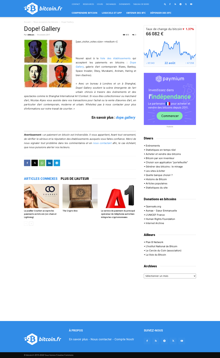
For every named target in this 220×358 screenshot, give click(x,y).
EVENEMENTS (124, 4)
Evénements (153, 145)
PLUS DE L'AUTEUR (75, 179)
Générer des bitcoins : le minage (164, 166)
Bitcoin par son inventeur (160, 158)
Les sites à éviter (155, 170)
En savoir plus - (79, 339)
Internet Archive (155, 223)
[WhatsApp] (42, 163)
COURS (100, 4)
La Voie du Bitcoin (156, 254)
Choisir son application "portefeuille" (167, 162)
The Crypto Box (70, 211)
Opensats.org (153, 206)
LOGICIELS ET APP (112, 12)
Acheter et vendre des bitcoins (163, 154)
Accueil (27, 22)
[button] (165, 4)
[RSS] (175, 4)
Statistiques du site (157, 187)
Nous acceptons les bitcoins (45, 22)
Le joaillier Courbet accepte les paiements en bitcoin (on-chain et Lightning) (40, 214)
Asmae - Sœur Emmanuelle (161, 210)
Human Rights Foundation (160, 218)
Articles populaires (156, 183)
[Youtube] (191, 4)
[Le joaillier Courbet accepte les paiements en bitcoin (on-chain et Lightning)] (41, 196)
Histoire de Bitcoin (156, 179)
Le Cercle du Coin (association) (163, 250)
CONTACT (76, 4)
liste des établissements (115, 58)
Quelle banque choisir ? (159, 175)
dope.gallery (125, 117)
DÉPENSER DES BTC (160, 12)
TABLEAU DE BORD (141, 4)
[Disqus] (80, 273)
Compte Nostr (124, 339)
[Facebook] (169, 4)
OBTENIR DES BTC (136, 12)
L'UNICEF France (155, 214)
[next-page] (31, 224)
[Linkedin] (49, 163)
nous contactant (102, 143)
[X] (185, 4)
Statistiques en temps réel (161, 149)
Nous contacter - (102, 339)
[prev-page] (26, 224)
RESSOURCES (88, 4)
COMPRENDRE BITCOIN (84, 12)
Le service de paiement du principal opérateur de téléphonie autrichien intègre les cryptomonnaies (118, 214)
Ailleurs (31, 34)
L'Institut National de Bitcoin (161, 246)
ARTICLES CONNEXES (40, 179)
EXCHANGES (111, 4)
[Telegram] (180, 4)
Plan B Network (154, 242)
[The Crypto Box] (80, 196)
